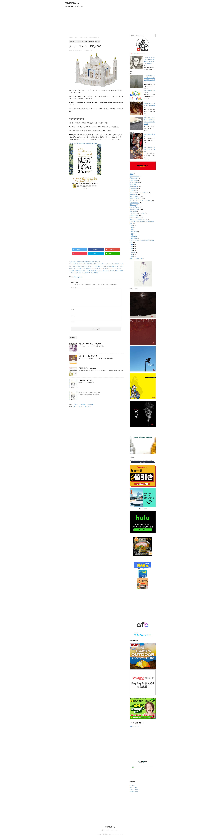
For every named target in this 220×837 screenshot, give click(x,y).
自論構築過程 (133, 188)
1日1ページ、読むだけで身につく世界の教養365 (83, 143)
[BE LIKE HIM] (143, 441)
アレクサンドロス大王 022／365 (89, 392)
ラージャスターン (90, 266)
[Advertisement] (110, 21)
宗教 (113, 264)
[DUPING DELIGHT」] (143, 414)
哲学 (96, 264)
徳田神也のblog (72, 3)
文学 (77, 272)
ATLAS (131, 174)
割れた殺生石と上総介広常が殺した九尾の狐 (149, 149)
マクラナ (109, 266)
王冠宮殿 (89, 264)
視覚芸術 (97, 261)
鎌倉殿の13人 (133, 194)
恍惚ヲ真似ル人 (134, 178)
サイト (73, 322)
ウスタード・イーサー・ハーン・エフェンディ (102, 268)
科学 (85, 264)
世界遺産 (97, 266)
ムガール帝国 (86, 268)
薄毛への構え (133, 211)
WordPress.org (134, 791)
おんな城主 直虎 (134, 215)
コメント (74, 287)
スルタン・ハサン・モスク (75, 268)
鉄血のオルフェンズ (135, 217)
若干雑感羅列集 (134, 186)
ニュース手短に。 (134, 207)
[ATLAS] (143, 358)
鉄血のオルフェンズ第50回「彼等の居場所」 (149, 105)
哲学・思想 (134, 238)
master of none (134, 180)
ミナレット (103, 266)
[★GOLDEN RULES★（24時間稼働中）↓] (143, 459)
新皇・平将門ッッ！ (135, 196)
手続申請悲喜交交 (134, 203)
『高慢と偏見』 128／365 (87, 368)
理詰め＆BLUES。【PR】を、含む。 (110, 830)
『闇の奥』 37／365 (85, 380)
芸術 (96, 272)
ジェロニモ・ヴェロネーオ (77, 264)
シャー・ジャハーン (80, 270)
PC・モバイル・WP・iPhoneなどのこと (141, 201)
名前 (72, 309)
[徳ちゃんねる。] (143, 44)
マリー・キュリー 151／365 (81, 407)
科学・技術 (134, 232)
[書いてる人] (143, 273)
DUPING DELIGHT (135, 182)
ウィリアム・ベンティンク (105, 264)
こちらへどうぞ (134, 726)
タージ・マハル (119, 266)
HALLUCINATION (134, 176)
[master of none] (143, 386)
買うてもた (133, 205)
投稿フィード (133, 787)
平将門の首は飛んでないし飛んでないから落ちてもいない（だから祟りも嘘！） (149, 61)
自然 (132, 225)
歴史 (113, 266)
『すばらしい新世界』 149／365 (83, 404)
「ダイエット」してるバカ (137, 213)
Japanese (135, 54)
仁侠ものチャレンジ (135, 209)
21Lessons (133, 190)
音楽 (93, 264)
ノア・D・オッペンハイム (91, 270)
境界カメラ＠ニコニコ (136, 258)
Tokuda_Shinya (78, 277)
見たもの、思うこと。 (136, 198)
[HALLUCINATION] (143, 344)
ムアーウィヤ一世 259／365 (88, 356)
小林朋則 (112, 270)
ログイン (132, 785)
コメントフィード (134, 789)
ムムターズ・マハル (104, 270)
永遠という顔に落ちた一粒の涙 (87, 272)
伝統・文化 (134, 236)
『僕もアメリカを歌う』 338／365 (90, 344)
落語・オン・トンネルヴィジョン (139, 192)
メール (73, 316)
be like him (133, 184)
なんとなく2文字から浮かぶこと (138, 219)
